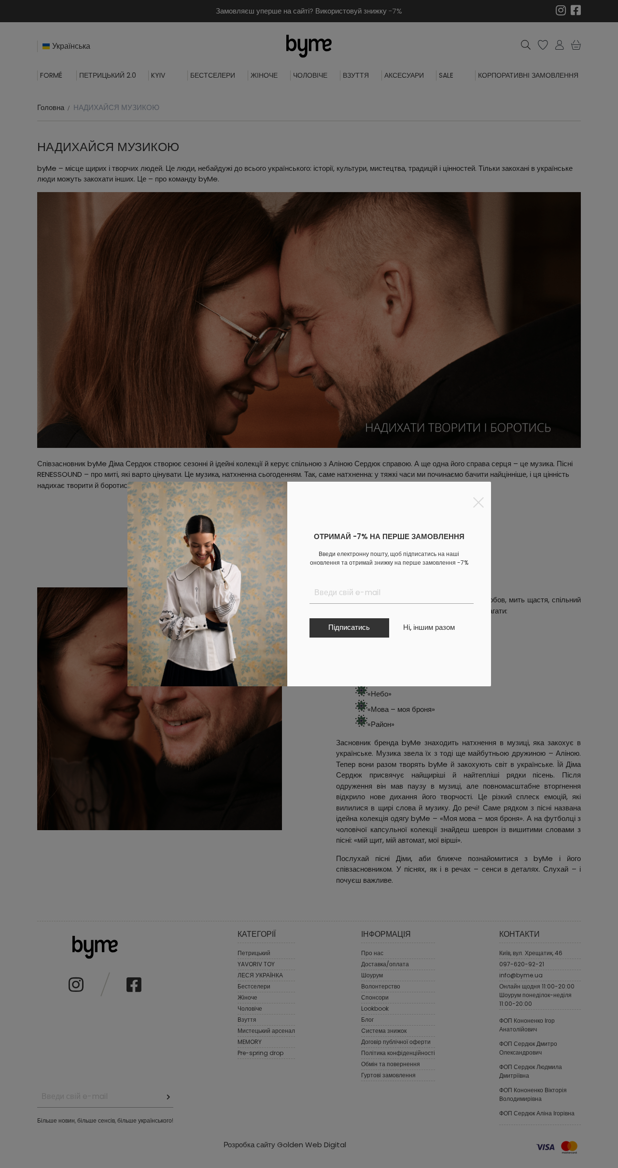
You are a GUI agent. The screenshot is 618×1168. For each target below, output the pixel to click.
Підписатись (349, 627)
